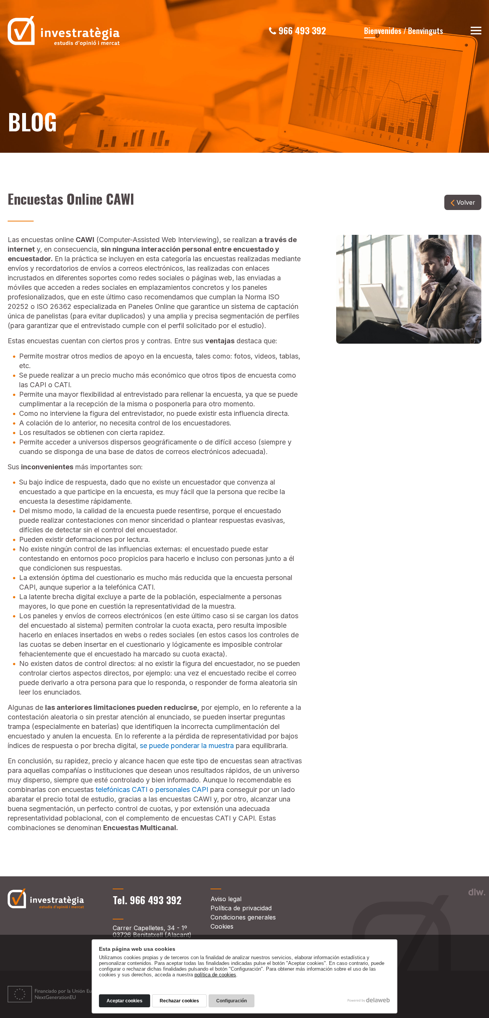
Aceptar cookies (124, 1000)
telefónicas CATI (121, 789)
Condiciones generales (243, 917)
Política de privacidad (241, 908)
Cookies (221, 926)
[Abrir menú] (476, 32)
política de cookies (215, 975)
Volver (466, 202)
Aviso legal (225, 899)
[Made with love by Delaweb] (369, 1000)
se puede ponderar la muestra (187, 746)
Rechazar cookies (179, 1000)
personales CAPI (181, 789)
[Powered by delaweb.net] (476, 892)
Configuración (231, 1000)
